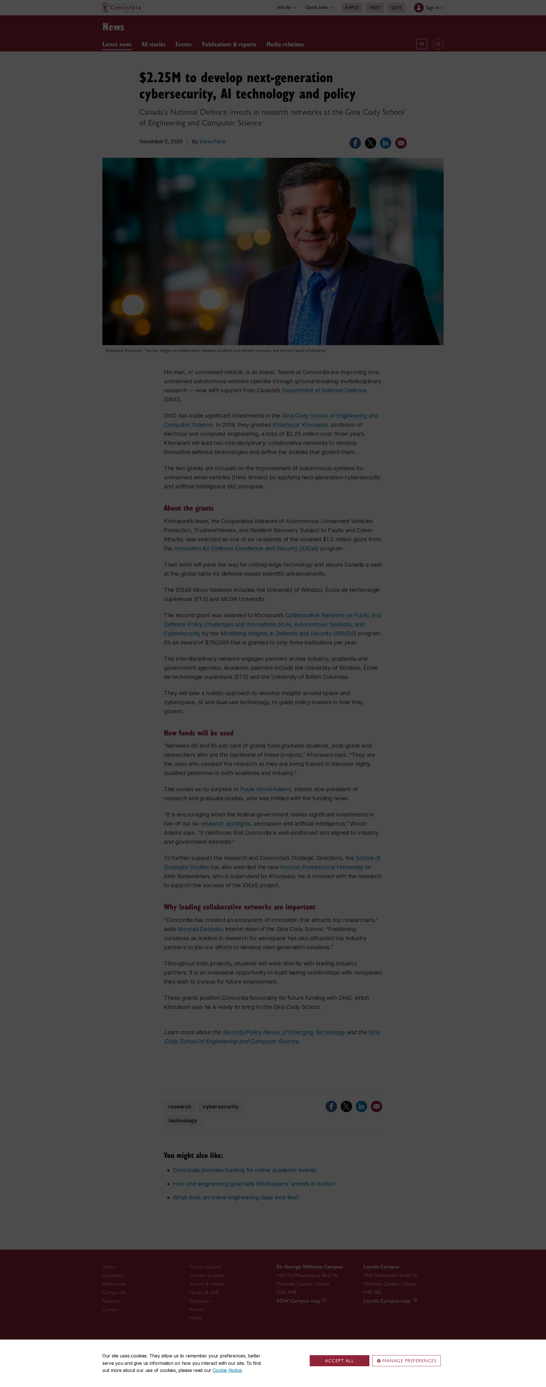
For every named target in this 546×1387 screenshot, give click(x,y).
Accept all (339, 1360)
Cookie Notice (227, 1370)
